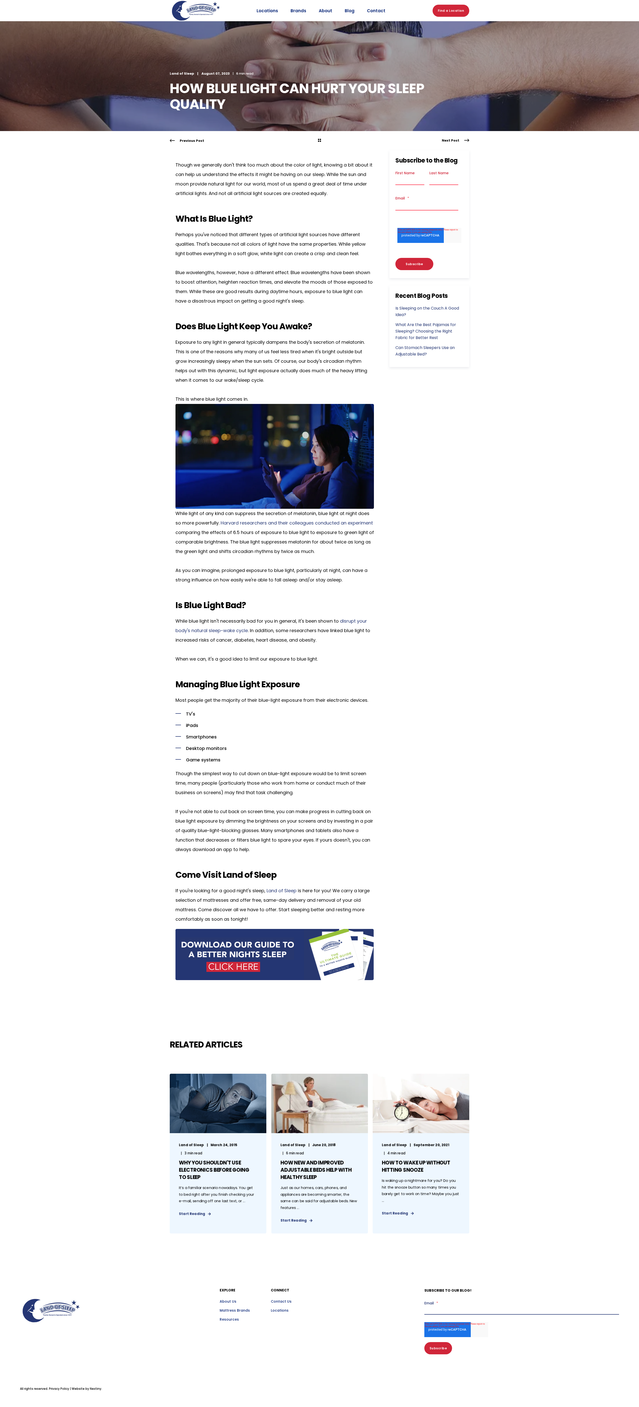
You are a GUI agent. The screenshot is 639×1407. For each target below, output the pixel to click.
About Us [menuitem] (228, 1301)
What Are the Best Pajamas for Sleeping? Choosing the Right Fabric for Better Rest (425, 331)
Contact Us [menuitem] (281, 1301)
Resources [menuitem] (229, 1319)
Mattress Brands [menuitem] (235, 1310)
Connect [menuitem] (280, 1290)
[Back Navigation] (319, 141)
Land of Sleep (182, 73)
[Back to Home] (196, 26)
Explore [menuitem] (227, 1290)
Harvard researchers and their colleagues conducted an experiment (297, 523)
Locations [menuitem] (280, 1310)
